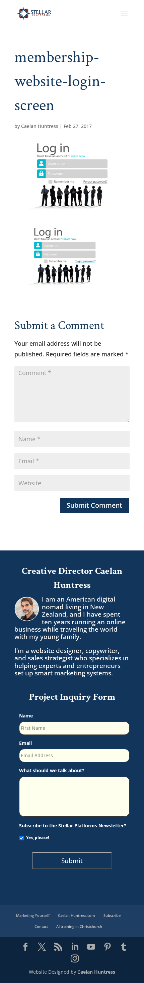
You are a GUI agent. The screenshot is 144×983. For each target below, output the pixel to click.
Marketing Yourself (33, 915)
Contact (41, 926)
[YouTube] (91, 947)
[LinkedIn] (75, 947)
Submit (72, 860)
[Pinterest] (107, 947)
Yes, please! (37, 837)
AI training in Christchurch (79, 926)
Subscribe (112, 915)
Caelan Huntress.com (76, 915)
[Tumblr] (124, 947)
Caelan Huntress (39, 126)
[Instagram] (75, 959)
